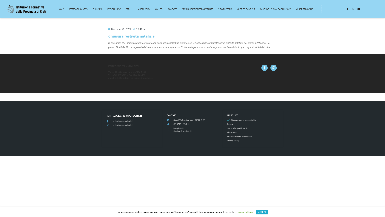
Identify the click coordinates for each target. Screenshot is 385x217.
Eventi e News (114, 9)
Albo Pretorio (225, 9)
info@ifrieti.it (122, 78)
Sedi (128, 9)
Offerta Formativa (78, 9)
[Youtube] (358, 9)
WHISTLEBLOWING (304, 9)
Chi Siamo (98, 9)
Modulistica (144, 9)
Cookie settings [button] (245, 212)
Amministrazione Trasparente (197, 9)
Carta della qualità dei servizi (275, 9)
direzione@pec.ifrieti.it (142, 78)
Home (61, 9)
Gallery (159, 9)
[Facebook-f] (347, 9)
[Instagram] (353, 9)
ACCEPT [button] (262, 212)
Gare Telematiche (246, 9)
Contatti (172, 9)
